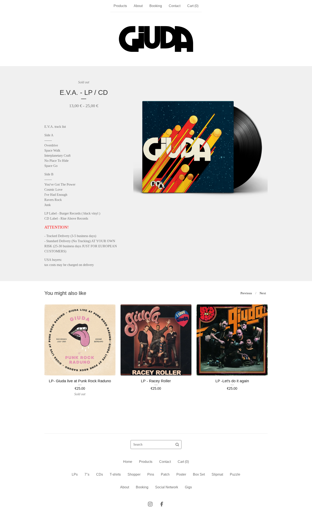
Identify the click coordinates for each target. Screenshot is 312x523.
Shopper (134, 474)
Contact (174, 6)
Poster (181, 474)
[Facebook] (161, 504)
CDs (99, 474)
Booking (155, 6)
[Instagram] (150, 504)
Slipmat (217, 474)
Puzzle (235, 474)
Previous (246, 293)
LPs (75, 474)
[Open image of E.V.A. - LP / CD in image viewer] (200, 147)
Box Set (199, 474)
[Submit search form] (177, 444)
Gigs (188, 487)
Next (263, 293)
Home (127, 461)
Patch (165, 474)
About (138, 6)
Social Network (166, 487)
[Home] (156, 39)
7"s (86, 474)
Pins (150, 474)
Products (120, 6)
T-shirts (115, 474)
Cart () (192, 6)
